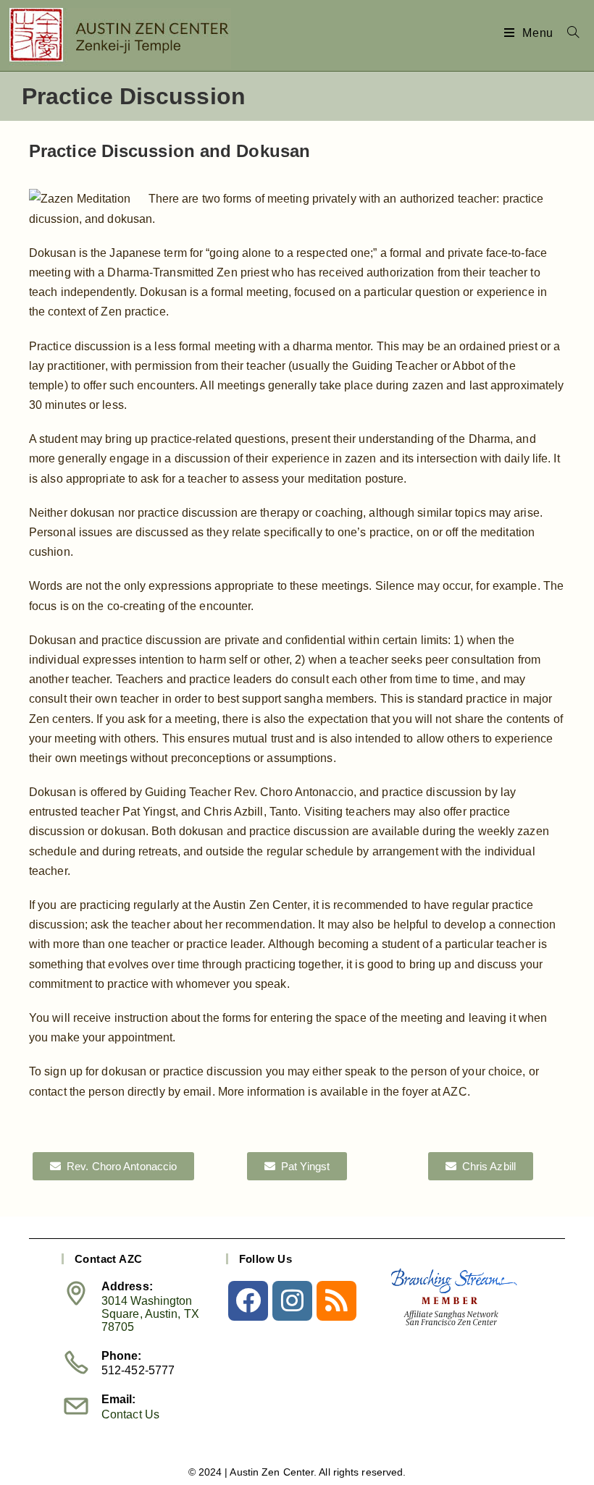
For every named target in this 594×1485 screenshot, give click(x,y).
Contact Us (130, 1414)
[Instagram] (292, 1301)
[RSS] (336, 1301)
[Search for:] (568, 33)
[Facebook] (248, 1301)
